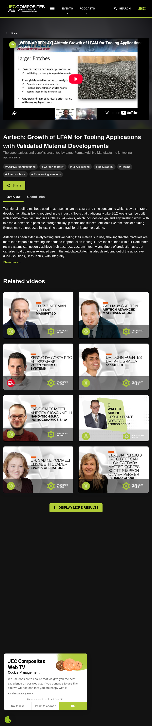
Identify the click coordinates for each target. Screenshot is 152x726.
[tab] (13, 197)
